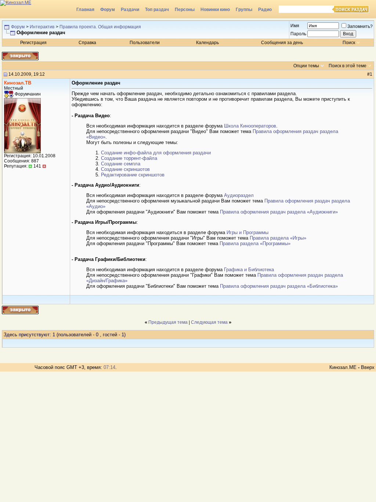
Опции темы (306, 65)
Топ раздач (157, 9)
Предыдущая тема (168, 322)
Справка (87, 42)
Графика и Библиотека (249, 269)
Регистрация (33, 42)
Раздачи (130, 9)
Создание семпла (120, 163)
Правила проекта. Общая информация (100, 26)
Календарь (207, 42)
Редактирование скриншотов (132, 175)
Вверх (368, 367)
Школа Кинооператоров (250, 126)
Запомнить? (360, 26)
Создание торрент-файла (129, 158)
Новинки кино (215, 9)
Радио (265, 9)
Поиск (349, 42)
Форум (107, 9)
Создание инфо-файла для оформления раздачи (156, 152)
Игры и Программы (247, 232)
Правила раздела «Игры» (278, 238)
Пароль (298, 33)
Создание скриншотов (125, 169)
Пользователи (145, 42)
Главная (85, 9)
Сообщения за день (282, 42)
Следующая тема (209, 322)
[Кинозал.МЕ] (36, 9)
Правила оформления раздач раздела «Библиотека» (279, 286)
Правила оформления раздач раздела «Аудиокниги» (279, 212)
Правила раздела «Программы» (255, 243)
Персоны (185, 9)
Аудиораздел (239, 195)
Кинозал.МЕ (343, 367)
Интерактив (42, 26)
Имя (294, 25)
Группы (244, 9)
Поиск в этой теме (347, 65)
